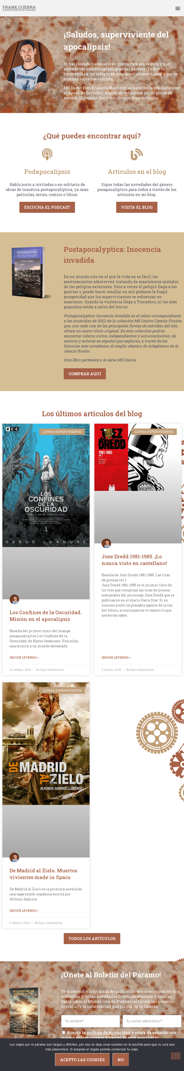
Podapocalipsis (47, 171)
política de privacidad (108, 1032)
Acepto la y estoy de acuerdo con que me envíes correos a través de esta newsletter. (118, 1035)
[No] (175, 1055)
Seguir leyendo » (24, 657)
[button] (178, 8)
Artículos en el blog (137, 171)
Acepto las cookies (82, 1059)
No (121, 1059)
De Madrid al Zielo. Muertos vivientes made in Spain (43, 874)
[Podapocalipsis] (47, 154)
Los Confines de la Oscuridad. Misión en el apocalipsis (46, 615)
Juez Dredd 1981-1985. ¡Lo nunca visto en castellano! (134, 559)
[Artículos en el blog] (137, 154)
